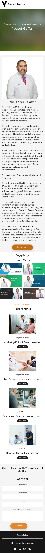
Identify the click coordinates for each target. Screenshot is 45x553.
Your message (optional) (22, 509)
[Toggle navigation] (40, 4)
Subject (22, 501)
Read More (22, 346)
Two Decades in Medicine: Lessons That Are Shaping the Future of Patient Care (22, 379)
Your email (22, 493)
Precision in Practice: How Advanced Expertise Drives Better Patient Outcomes (22, 416)
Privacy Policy (22, 535)
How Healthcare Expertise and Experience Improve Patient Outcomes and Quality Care (22, 453)
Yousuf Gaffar (16, 4)
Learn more (22, 247)
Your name (22, 484)
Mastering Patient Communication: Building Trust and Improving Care (22, 342)
